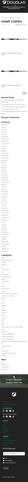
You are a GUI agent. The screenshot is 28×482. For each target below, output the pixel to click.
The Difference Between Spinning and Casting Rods (14, 341)
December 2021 (5, 210)
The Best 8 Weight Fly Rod (7, 339)
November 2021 (5, 213)
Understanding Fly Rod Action (8, 353)
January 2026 (4, 136)
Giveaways (6, 430)
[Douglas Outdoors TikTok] (14, 411)
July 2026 (3, 127)
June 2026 (3, 129)
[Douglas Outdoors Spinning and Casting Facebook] (7, 417)
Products (3, 310)
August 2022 (4, 196)
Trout (2, 348)
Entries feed (4, 364)
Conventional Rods (6, 276)
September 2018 (5, 248)
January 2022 (4, 208)
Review (3, 315)
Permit (2, 307)
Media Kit (5, 445)
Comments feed (5, 367)
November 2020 (5, 232)
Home (2, 17)
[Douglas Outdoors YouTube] (11, 411)
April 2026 (3, 131)
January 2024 (4, 177)
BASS (2, 257)
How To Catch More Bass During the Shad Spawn (13, 106)
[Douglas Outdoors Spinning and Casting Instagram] (4, 417)
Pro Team (5, 428)
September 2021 (5, 217)
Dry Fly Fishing (5, 281)
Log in (2, 362)
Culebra (3, 279)
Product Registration (9, 440)
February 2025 (4, 153)
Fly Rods (3, 291)
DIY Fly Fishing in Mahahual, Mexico (10, 109)
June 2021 (3, 225)
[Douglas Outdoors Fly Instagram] (4, 411)
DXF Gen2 (3, 286)
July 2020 (3, 239)
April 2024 (3, 170)
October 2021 (4, 215)
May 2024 (3, 167)
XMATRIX (3, 355)
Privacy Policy (7, 435)
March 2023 (4, 189)
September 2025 (5, 143)
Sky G (2, 322)
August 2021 (4, 220)
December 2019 (5, 244)
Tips (2, 343)
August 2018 (4, 251)
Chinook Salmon (5, 269)
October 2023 (4, 179)
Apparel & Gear (7, 406)
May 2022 (3, 203)
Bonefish (3, 262)
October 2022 (4, 194)
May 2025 (3, 148)
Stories (3, 324)
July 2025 (3, 146)
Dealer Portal (7, 447)
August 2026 (4, 124)
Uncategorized (4, 350)
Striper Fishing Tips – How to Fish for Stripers (12, 327)
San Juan (3, 317)
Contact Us (6, 438)
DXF (2, 284)
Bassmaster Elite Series (7, 260)
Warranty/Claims (8, 442)
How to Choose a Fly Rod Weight (9, 293)
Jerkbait (3, 298)
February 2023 (4, 191)
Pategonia (3, 305)
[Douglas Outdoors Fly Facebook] (7, 411)
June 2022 (3, 201)
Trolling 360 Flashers (6, 346)
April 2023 (3, 186)
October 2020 (4, 234)
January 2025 (4, 155)
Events (5, 426)
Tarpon (3, 329)
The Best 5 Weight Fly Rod (7, 334)
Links (4, 432)
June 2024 (3, 165)
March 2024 (4, 172)
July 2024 (3, 162)
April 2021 (3, 227)
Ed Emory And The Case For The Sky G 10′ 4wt (12, 104)
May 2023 (3, 184)
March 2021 (4, 229)
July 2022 (3, 198)
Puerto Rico (4, 312)
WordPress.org (4, 369)
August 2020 (4, 236)
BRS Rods (3, 265)
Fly (6, 458)
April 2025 (3, 151)
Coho (2, 272)
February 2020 (4, 241)
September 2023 (5, 182)
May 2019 (3, 246)
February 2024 (4, 174)
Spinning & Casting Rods (10, 404)
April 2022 (3, 205)
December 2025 (5, 139)
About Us (5, 422)
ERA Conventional (5, 288)
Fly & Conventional (10, 462)
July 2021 (3, 222)
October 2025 (4, 141)
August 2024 (4, 160)
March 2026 (4, 134)
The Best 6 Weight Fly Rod (7, 336)
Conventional (8, 460)
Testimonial (4, 331)
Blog (4, 424)
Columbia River (5, 274)
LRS (2, 300)
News (2, 303)
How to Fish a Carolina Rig (7, 296)
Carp (2, 267)
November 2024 (5, 158)
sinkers (3, 319)
